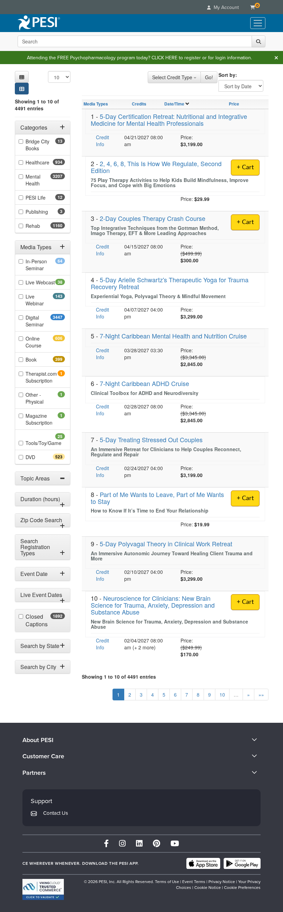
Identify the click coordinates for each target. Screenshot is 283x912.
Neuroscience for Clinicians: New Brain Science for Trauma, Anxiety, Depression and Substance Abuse (153, 605)
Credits (139, 104)
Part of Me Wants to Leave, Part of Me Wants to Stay (157, 498)
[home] (39, 23)
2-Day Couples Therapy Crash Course (152, 218)
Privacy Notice (221, 882)
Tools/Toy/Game (45, 442)
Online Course (45, 342)
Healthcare (45, 162)
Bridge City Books (43, 145)
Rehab (45, 225)
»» (261, 694)
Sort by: (227, 74)
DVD (43, 457)
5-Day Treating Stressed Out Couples (151, 439)
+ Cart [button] (245, 602)
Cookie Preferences (242, 887)
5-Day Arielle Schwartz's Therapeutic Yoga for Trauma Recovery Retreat (169, 283)
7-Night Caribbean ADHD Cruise (144, 383)
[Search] (258, 41)
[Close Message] (276, 57)
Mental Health (45, 180)
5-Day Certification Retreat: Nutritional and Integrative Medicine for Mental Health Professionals (169, 120)
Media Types (96, 104)
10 (222, 694)
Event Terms (193, 882)
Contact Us (55, 813)
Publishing (45, 211)
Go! (209, 77)
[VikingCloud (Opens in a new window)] (43, 889)
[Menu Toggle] (257, 23)
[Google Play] (242, 863)
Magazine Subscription (45, 419)
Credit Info (102, 141)
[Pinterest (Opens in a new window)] (156, 843)
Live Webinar (45, 300)
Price (234, 104)
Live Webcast (45, 282)
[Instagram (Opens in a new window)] (122, 843)
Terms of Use (167, 882)
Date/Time (174, 104)
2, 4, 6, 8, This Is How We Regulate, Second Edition (156, 167)
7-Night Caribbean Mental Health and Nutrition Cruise (173, 335)
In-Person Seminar (45, 265)
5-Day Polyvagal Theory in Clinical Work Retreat (166, 543)
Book (43, 359)
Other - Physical (44, 398)
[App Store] (203, 863)
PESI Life (45, 197)
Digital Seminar (45, 321)
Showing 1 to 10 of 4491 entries (37, 105)
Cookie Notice (207, 887)
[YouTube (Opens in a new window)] (175, 843)
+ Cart (245, 167)
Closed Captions (45, 620)
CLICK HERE (164, 57)
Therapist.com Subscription (45, 377)
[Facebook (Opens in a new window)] (106, 843)
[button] (22, 77)
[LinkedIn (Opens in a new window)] (139, 843)
